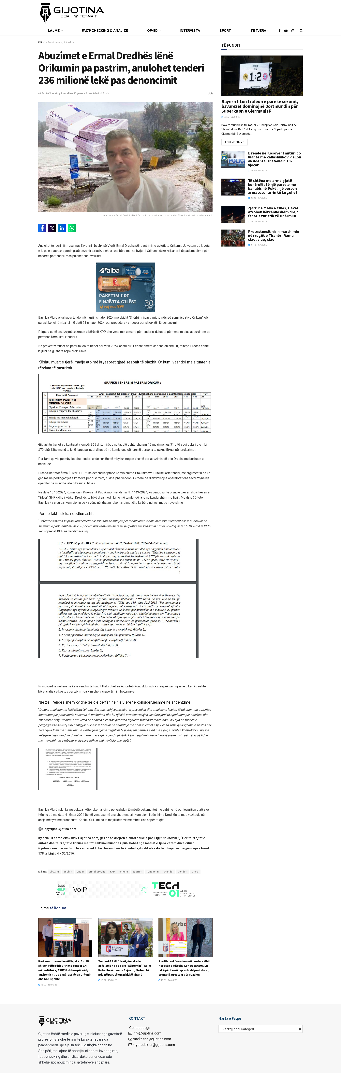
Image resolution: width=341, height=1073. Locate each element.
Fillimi (41, 42)
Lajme (54, 30)
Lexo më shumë (234, 142)
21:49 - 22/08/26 (258, 245)
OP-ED (152, 30)
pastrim (137, 871)
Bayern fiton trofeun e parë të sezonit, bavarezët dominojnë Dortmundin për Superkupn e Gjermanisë (259, 106)
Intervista (190, 30)
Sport (225, 30)
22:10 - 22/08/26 (258, 221)
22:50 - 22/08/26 (258, 170)
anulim (68, 871)
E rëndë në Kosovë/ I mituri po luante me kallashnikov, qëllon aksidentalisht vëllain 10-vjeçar (274, 159)
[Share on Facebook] (42, 228)
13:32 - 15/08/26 (108, 980)
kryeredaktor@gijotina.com (154, 1045)
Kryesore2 (80, 93)
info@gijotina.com (147, 1033)
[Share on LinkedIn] (62, 228)
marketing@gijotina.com (152, 1039)
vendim (182, 871)
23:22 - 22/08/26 (231, 117)
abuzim (54, 871)
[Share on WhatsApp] (72, 228)
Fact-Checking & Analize (105, 30)
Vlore (195, 871)
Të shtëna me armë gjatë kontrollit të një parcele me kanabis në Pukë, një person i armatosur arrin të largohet (273, 186)
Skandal (168, 871)
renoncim (153, 871)
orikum (123, 871)
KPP (112, 871)
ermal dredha (97, 871)
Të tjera (258, 30)
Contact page (139, 1028)
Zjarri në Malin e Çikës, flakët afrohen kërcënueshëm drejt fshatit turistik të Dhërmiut (273, 211)
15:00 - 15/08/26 (48, 985)
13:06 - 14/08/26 (168, 980)
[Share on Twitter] (52, 228)
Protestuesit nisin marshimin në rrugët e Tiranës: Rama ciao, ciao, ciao (273, 235)
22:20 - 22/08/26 (258, 198)
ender (80, 871)
